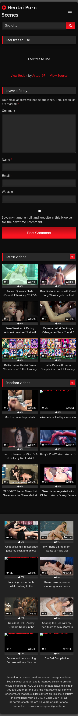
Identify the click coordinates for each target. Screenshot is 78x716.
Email (7, 175)
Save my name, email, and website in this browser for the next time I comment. (37, 219)
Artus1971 (39, 75)
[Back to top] (66, 704)
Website (7, 191)
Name (7, 159)
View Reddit (19, 75)
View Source (59, 75)
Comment (8, 110)
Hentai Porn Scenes (19, 11)
